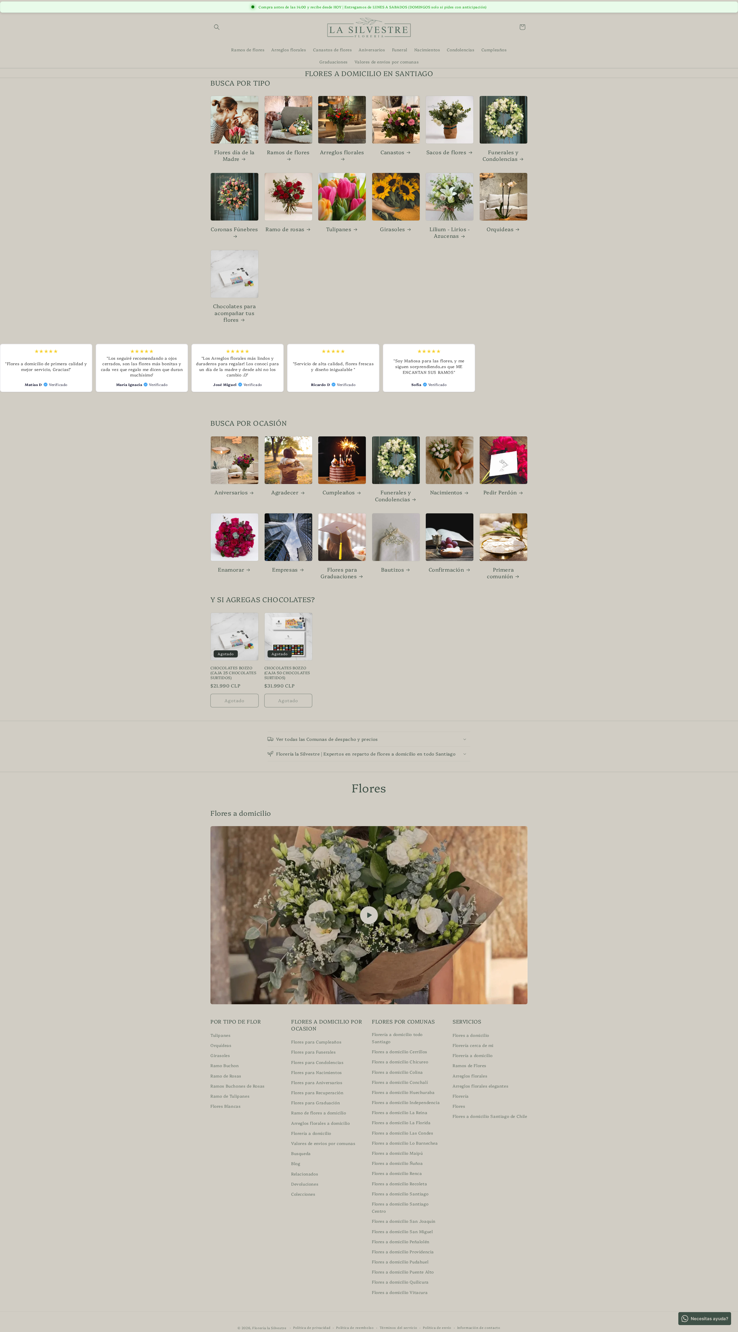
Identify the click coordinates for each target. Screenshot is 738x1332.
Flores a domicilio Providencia (403, 1251)
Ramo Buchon (224, 1065)
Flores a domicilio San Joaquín (404, 1221)
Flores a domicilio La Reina (399, 1112)
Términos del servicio (398, 1327)
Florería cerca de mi (473, 1045)
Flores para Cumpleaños (316, 1042)
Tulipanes (338, 229)
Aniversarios (231, 492)
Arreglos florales (342, 152)
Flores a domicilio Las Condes (402, 1132)
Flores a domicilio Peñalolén (401, 1241)
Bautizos (392, 569)
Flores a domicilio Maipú (397, 1153)
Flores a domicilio (471, 1035)
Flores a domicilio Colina (397, 1072)
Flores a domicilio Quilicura (400, 1282)
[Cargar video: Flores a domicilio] (369, 915)
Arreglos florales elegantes (480, 1085)
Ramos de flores (288, 152)
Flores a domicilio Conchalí (400, 1082)
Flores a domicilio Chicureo (400, 1062)
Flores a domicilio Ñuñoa (397, 1163)
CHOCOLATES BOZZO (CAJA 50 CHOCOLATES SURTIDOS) (287, 672)
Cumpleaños (339, 492)
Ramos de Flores (469, 1065)
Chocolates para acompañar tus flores (234, 313)
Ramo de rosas (285, 229)
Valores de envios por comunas (323, 1143)
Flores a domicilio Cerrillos (399, 1051)
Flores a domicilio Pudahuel (400, 1262)
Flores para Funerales (313, 1052)
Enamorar (231, 569)
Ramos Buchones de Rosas (237, 1085)
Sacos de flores (446, 152)
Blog (295, 1163)
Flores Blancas (225, 1106)
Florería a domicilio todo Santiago (397, 1037)
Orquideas (500, 229)
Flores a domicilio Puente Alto (403, 1272)
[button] (216, 27)
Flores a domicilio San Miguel (402, 1231)
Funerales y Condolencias (501, 155)
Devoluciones (304, 1183)
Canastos (392, 152)
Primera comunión (500, 573)
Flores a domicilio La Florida (401, 1122)
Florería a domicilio (311, 1133)
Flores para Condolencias (317, 1062)
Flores (459, 1106)
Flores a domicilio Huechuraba (403, 1092)
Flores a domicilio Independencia (406, 1102)
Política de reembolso (355, 1327)
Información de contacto (478, 1327)
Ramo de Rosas (225, 1075)
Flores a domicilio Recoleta (399, 1183)
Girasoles (392, 229)
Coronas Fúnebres (234, 229)
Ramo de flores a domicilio (318, 1113)
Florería (461, 1096)
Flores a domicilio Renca (397, 1173)
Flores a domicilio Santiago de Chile (490, 1116)
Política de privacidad (311, 1327)
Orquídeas (220, 1045)
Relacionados (304, 1173)
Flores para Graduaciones (339, 573)
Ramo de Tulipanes (229, 1096)
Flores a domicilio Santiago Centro (400, 1207)
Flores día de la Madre (234, 155)
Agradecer (284, 492)
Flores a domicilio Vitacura (400, 1292)
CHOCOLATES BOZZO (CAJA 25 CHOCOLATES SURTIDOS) (233, 672)
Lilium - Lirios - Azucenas (450, 232)
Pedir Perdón (500, 492)
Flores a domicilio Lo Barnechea (405, 1143)
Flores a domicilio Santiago (400, 1193)
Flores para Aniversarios (316, 1082)
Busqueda (301, 1153)
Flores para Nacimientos (316, 1072)
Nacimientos (446, 492)
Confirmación (446, 569)
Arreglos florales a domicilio (320, 1123)
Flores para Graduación (315, 1102)
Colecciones (303, 1194)
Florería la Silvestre (269, 1328)
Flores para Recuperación (317, 1092)
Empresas (285, 569)
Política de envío (437, 1327)
